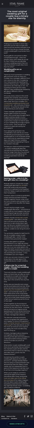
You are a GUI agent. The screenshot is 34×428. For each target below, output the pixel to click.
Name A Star (11, 416)
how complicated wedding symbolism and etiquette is (16, 103)
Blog (3, 416)
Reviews (14, 418)
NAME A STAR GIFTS (17, 424)
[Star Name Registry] (17, 4)
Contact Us (5, 418)
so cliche (22, 185)
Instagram (32, 416)
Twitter (28, 416)
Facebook (25, 416)
